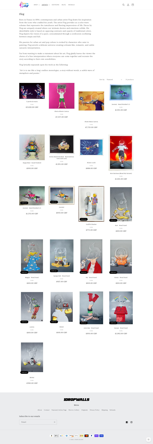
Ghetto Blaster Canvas (62, 111)
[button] (36, 5)
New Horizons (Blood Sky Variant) (121, 173)
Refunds (112, 410)
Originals (84, 410)
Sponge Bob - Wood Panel (61, 276)
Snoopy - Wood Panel (121, 328)
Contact (47, 410)
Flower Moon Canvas (91, 121)
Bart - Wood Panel (121, 225)
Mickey (32, 377)
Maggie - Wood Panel (32, 277)
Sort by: (102, 79)
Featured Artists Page (59, 410)
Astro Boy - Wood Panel (91, 328)
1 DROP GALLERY (78, 439)
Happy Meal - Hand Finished (32, 163)
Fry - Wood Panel (91, 277)
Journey (61, 207)
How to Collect (74, 410)
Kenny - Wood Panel (121, 277)
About (40, 410)
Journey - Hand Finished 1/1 (121, 104)
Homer (62, 327)
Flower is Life (91, 162)
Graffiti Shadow (91, 224)
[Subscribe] (54, 422)
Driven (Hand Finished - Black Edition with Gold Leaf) (61, 157)
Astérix (32, 327)
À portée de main (32, 101)
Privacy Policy (95, 410)
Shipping (105, 410)
